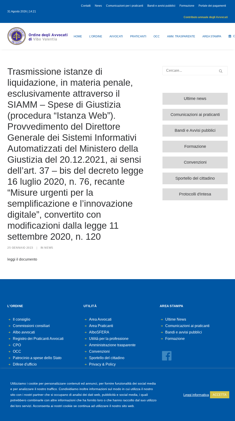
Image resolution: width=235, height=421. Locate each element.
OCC (157, 36)
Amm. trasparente (181, 36)
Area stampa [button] (211, 36)
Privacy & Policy (102, 364)
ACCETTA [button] (220, 394)
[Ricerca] (195, 70)
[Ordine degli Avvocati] (37, 36)
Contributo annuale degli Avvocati (206, 17)
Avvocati (116, 36)
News (98, 5)
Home (78, 36)
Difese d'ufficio (25, 364)
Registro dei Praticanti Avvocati (38, 339)
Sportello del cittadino (195, 178)
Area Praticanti (101, 326)
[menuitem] (86, 5)
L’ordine (95, 36)
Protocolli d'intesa (195, 194)
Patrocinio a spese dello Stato (37, 358)
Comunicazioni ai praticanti (195, 114)
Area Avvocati (100, 319)
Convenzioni (195, 162)
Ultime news (195, 98)
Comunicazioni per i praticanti (124, 5)
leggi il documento (22, 259)
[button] (220, 71)
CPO (17, 345)
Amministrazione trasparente (112, 345)
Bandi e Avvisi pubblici (195, 130)
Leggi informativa (196, 395)
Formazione (186, 5)
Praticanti (138, 36)
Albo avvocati (24, 332)
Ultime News (175, 319)
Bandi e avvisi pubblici (161, 5)
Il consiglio (21, 319)
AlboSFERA (99, 332)
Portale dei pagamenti (212, 5)
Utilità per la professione (109, 339)
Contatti (86, 5)
